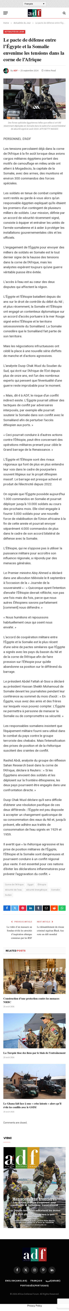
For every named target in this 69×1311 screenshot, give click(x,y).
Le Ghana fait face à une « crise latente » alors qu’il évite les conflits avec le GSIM (32, 1105)
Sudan (8, 895)
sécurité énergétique (36, 889)
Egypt (30, 884)
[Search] (64, 13)
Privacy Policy (34, 1305)
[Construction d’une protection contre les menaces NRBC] (34, 976)
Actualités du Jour (14, 32)
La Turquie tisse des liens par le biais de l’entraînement (34, 1053)
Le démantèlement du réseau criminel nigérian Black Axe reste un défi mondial (50, 930)
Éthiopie (42, 884)
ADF (15, 70)
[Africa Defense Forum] (34, 13)
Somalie (55, 889)
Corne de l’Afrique (14, 884)
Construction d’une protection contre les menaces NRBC (31, 1000)
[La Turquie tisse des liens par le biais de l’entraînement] (34, 1030)
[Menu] (5, 13)
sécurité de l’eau (13, 889)
